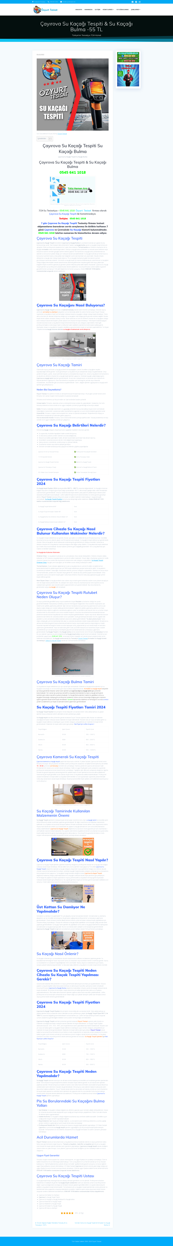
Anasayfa (78, 9)
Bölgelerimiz (40, 54)
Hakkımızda (88, 9)
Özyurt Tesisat (62, 134)
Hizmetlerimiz (108, 9)
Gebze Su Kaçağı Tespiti (53, 641)
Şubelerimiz (135, 9)
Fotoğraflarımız (123, 9)
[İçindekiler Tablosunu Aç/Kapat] (49, 138)
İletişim (97, 9)
